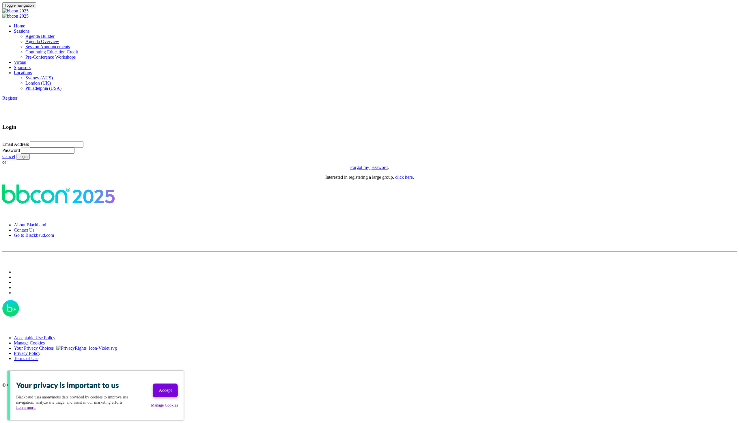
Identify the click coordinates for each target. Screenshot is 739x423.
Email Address (15, 144)
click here (404, 177)
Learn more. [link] (26, 407)
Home (19, 25)
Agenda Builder (40, 36)
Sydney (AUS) (39, 77)
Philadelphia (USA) (43, 88)
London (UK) (38, 83)
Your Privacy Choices (34, 348)
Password (11, 150)
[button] (9, 98)
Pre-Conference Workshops (50, 57)
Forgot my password (369, 167)
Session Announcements (47, 46)
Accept (165, 390)
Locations (23, 72)
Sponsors (22, 67)
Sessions (21, 31)
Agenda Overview (42, 41)
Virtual (20, 62)
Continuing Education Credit (51, 51)
